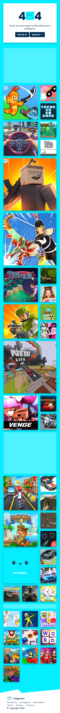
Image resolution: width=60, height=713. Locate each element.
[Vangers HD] (48, 276)
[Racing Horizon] (48, 575)
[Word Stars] (48, 637)
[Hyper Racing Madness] (12, 594)
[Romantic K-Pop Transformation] (48, 655)
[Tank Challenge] (30, 637)
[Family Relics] (21, 530)
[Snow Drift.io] (48, 484)
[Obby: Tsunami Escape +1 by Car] (30, 655)
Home (22, 34)
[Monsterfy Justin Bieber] (48, 331)
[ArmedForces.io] (30, 594)
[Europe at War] (12, 674)
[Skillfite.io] (48, 130)
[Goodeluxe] (48, 619)
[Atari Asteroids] (48, 539)
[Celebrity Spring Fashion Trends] (48, 294)
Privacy (19, 705)
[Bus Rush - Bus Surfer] (21, 493)
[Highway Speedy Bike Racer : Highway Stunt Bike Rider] (48, 502)
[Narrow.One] (30, 239)
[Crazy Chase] (48, 521)
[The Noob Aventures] (12, 637)
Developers (39, 702)
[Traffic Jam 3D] (21, 139)
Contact (30, 705)
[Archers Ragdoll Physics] (30, 619)
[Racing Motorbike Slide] (48, 422)
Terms (10, 705)
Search (37, 34)
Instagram (25, 702)
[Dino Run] (48, 148)
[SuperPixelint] (12, 619)
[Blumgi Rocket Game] (48, 93)
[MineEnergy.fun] (48, 312)
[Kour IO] (21, 321)
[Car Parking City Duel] (48, 557)
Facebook (12, 702)
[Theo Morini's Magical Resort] (12, 655)
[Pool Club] (21, 285)
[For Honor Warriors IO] (21, 566)
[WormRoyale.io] (48, 404)
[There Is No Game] (48, 111)
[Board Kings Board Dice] (48, 594)
